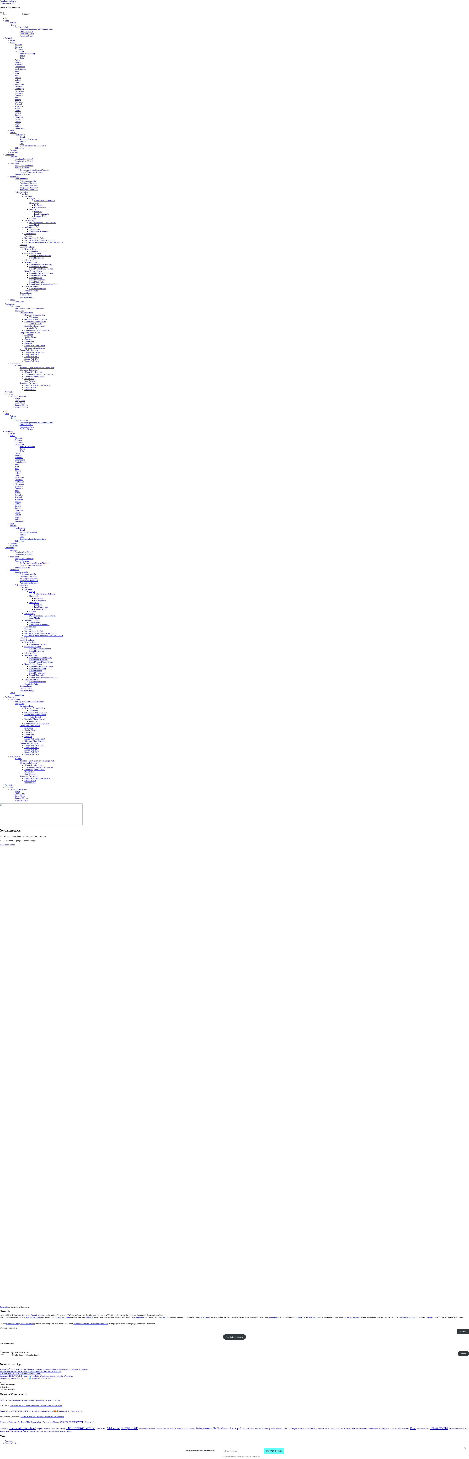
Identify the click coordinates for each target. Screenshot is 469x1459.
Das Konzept (29, 220)
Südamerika (19, 148)
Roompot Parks (26, 293)
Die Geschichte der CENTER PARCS (39, 240)
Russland (18, 104)
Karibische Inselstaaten (28, 139)
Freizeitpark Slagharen (28, 183)
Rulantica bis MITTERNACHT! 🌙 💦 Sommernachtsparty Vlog (25, 1378)
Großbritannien (20, 69)
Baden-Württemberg (27, 53)
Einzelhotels (19, 302)
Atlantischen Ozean (33, 1317)
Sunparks (23, 245)
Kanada (23, 137)
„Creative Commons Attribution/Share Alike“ (90, 1324)
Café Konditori (30, 381)
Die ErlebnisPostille (80, 1428)
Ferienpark (192, 1428)
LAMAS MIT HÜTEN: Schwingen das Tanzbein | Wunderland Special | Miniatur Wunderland (36, 1376)
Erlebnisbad (113, 1428)
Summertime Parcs (27, 34)
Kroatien (18, 78)
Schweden (19, 106)
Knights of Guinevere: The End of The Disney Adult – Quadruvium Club (28, 1422)
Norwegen (19, 93)
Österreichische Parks (32, 253)
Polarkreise (14, 152)
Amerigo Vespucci (352, 1317)
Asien (12, 130)
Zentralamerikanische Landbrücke (33, 146)
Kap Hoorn (205, 1317)
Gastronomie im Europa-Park (35, 319)
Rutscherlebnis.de (423, 1428)
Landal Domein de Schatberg (40, 264)
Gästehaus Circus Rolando (34, 348)
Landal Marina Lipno (37, 289)
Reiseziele (9, 38)
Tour (41, 1431)
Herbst (273, 1428)
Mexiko (23, 141)
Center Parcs (24, 194)
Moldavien (19, 86)
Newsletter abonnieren (234, 1337)
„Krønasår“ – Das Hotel (33, 372)
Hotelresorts (14, 163)
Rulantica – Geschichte (28, 383)
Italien (17, 75)
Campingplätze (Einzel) (24, 159)
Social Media (20, 403)
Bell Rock (28, 343)
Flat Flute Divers (26, 36)
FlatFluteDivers (220, 1428)
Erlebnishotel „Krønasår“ (29, 370)
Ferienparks (14, 177)
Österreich (19, 95)
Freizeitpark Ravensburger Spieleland (29, 308)
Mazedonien (19, 84)
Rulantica (18, 365)
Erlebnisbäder (15, 363)
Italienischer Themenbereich (35, 322)
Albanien (18, 45)
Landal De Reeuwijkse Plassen (41, 273)
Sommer (2, 1431)
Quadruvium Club (7, 3)
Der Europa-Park (26, 313)
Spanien (18, 115)
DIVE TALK (101, 1428)
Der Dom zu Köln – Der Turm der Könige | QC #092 (20, 1374)
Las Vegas (292, 1428)
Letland (18, 80)
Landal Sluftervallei (36, 282)
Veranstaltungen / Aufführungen (55, 1431)
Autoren (13, 23)
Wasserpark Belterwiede (29, 190)
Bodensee (47, 1428)
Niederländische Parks (33, 271)
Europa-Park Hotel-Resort (30, 332)
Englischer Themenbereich (34, 326)
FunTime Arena (248, 1428)
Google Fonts (20, 401)
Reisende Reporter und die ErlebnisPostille (36, 29)
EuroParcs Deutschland (162, 1428)
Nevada (327, 1428)
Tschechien (19, 117)
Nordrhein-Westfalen (351, 1428)
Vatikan (18, 126)
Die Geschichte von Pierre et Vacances (34, 170)
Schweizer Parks (30, 260)
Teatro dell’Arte (35, 324)
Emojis (17, 398)
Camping (13, 157)
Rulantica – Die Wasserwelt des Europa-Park (37, 368)
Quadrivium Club (21, 27)
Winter (69, 1431)
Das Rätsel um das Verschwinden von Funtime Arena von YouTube (34, 1400)
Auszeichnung (4, 1428)
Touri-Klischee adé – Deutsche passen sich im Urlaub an (42, 1417)
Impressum (9, 394)
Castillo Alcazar (30, 337)
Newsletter (9, 392)
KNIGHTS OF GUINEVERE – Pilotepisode (77, 1422)
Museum (321, 1428)
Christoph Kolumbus (407, 1317)
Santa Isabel (29, 341)
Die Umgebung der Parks (34, 238)
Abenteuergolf (34, 229)
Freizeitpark (235, 1428)
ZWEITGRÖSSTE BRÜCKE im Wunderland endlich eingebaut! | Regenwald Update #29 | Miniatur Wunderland (44, 1369)
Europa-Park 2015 (31, 354)
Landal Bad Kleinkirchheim (40, 256)
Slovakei (18, 113)
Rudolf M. (4, 1411)
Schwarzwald (439, 1428)
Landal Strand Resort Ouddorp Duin (43, 284)
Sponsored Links (21, 405)
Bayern (22, 56)
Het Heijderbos (40, 207)
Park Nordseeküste (41, 214)
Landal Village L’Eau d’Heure (41, 269)
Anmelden (9, 1441)
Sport (7, 1431)
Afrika (12, 40)
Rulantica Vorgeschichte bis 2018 (37, 385)
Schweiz (18, 108)
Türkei (17, 119)
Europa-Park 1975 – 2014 (34, 352)
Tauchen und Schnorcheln (39, 231)
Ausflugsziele (10, 304)
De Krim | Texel (26, 295)
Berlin (22, 58)
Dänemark (19, 49)
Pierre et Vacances (22, 168)
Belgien (32, 198)
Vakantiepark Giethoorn (29, 185)
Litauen (18, 82)
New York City (337, 1428)
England (32, 218)
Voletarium (33, 317)
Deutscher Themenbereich (34, 315)
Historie (13, 25)
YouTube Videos (21, 407)
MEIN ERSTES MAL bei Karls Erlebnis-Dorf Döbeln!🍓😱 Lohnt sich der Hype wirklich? (47, 1411)
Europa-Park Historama (29, 350)
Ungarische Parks (31, 291)
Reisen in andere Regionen (379, 1428)
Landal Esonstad (35, 278)
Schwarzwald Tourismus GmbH (458, 1428)
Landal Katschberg (36, 258)
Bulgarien (18, 47)
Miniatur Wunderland (307, 1428)
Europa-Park (19, 311)
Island (17, 73)
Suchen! (463, 1332)
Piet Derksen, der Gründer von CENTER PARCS (43, 242)
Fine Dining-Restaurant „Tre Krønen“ (39, 374)
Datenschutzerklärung (18, 396)
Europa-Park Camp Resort (34, 346)
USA (22, 144)
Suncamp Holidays (27, 297)
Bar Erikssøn (29, 379)
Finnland (18, 62)
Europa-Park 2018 (31, 361)
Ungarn (18, 124)
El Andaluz (28, 335)
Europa (12, 42)
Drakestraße (138, 1317)
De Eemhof (38, 205)
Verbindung (273, 1317)
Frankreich (19, 64)
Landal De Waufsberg (37, 275)
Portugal (18, 100)
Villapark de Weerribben (29, 187)
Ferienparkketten (21, 192)
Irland (17, 71)
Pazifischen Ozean (62, 1317)
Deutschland (19, 51)
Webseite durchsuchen (8, 1328)
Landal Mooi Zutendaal (38, 267)
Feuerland (89, 1317)
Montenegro (19, 89)
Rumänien (19, 102)
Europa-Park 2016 (31, 357)
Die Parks (28, 196)
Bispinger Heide (40, 216)
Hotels (12, 300)
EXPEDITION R (26, 32)
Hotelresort (279, 1428)
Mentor (3, 1400)
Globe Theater (34, 328)
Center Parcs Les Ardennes (44, 201)
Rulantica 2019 (30, 390)
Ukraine (18, 122)
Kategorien (4, 1387)
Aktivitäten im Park (31, 227)
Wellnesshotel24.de (22, 174)
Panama (299, 1317)
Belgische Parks (30, 262)
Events (173, 1428)
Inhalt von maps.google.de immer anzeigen (19, 841)
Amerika (13, 133)
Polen (17, 97)
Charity (62, 1428)
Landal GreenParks (27, 247)
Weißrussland (20, 128)
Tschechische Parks (31, 286)
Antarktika (165, 1317)
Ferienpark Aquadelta (28, 181)
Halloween (258, 1428)
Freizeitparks (15, 306)
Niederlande (19, 91)
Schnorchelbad (30, 234)
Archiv (2, 1382)
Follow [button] (463, 1354)
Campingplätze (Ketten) (24, 161)
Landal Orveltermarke (37, 280)
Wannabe (28, 236)
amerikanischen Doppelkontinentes (31, 1315)
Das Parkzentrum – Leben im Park (42, 223)
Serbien (18, 111)
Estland (17, 60)
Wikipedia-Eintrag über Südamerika (20, 1324)
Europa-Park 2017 (31, 359)
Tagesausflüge (33, 1431)
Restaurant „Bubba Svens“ (34, 376)
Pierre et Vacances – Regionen (31, 172)
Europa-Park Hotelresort (24, 166)
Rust (413, 1428)
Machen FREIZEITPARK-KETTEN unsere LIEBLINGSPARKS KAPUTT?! (30, 1372)
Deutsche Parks (30, 249)
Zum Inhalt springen (8, 1)
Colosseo (28, 339)
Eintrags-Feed (10, 1443)
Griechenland (20, 67)
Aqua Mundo (34, 225)
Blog (7, 21)
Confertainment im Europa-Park (36, 330)
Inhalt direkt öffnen (7, 845)
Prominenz (363, 1428)
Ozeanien (13, 150)
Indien (430, 1317)
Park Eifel (38, 212)
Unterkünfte (9, 155)
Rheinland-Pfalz (395, 1428)
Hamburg (266, 1428)
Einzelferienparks (21, 179)
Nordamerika (20, 135)
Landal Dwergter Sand (38, 251)
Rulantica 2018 (30, 387)
